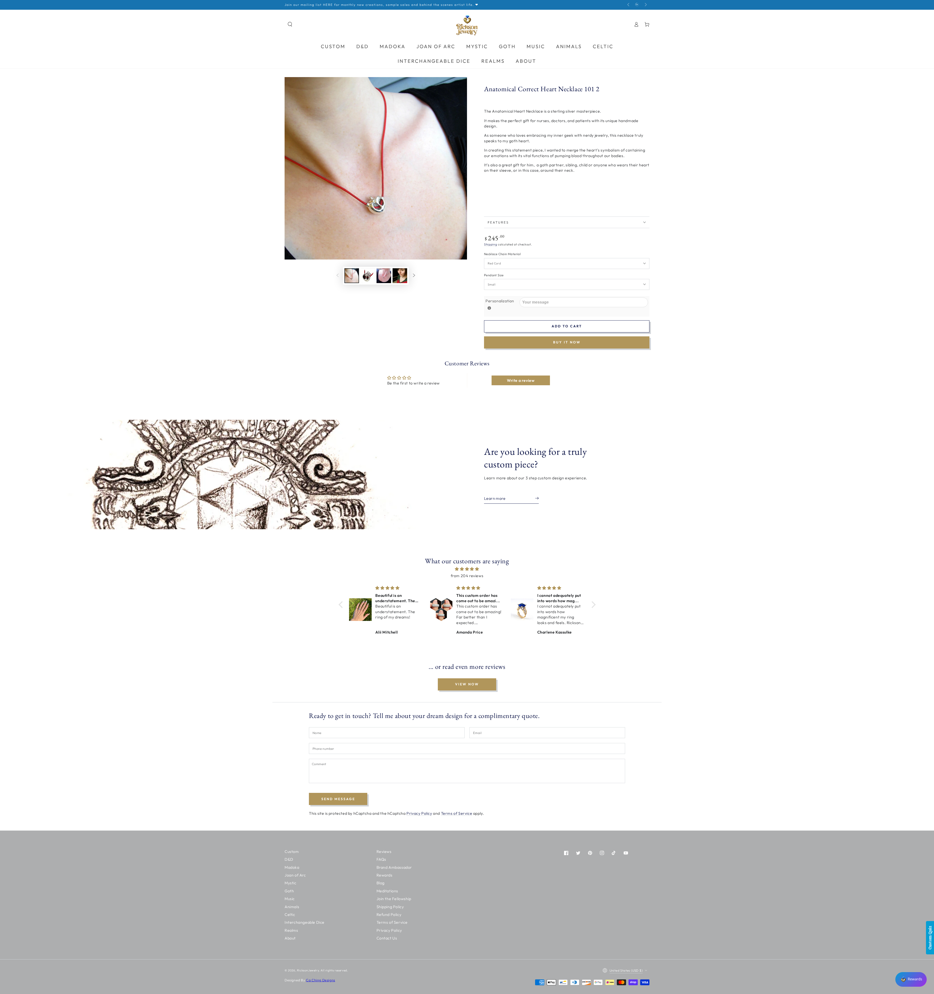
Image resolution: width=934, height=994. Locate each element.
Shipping (490, 244)
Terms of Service (456, 813)
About (290, 938)
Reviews (384, 851)
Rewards (385, 875)
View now (467, 684)
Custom (292, 851)
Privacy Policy (419, 813)
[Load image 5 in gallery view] (384, 275)
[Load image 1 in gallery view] (351, 275)
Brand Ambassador (394, 867)
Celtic (290, 914)
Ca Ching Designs (320, 980)
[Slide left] (629, 5)
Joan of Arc (295, 875)
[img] (467, 569)
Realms (291, 930)
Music (290, 898)
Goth (289, 890)
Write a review (520, 380)
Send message (338, 799)
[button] (290, 24)
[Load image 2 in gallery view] (367, 275)
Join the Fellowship (394, 898)
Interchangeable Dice (304, 922)
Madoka (292, 867)
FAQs (381, 859)
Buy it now (567, 342)
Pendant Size (494, 275)
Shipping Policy (390, 906)
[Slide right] (645, 5)
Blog (381, 882)
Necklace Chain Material (502, 254)
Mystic (290, 882)
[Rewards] (911, 979)
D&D (289, 859)
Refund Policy (389, 914)
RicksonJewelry (308, 970)
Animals (292, 906)
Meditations (387, 890)
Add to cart (567, 326)
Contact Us (387, 938)
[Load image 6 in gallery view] (400, 275)
